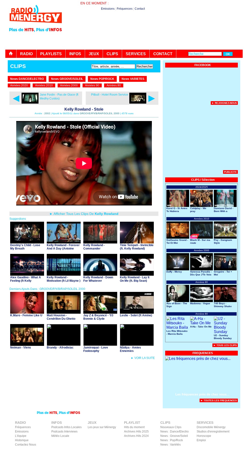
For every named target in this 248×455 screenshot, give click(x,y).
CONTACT (162, 54)
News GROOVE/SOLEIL (67, 79)
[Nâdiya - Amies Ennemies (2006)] (137, 344)
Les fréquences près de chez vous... (202, 394)
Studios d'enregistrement (213, 431)
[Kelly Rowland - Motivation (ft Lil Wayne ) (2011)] (64, 274)
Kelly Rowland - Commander (94, 246)
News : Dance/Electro (174, 431)
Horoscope (204, 436)
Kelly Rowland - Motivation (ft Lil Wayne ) (63, 279)
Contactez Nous (25, 444)
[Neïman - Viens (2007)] (27, 344)
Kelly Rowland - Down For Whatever (98, 279)
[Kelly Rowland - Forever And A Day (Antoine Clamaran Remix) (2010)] (64, 242)
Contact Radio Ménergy (156, 451)
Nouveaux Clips (170, 427)
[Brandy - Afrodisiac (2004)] (64, 344)
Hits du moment (134, 427)
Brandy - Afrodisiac (60, 347)
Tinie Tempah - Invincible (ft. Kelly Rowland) (137, 246)
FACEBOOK (202, 65)
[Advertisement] (154, 36)
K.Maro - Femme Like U (26, 315)
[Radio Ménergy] (35, 25)
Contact (140, 8)
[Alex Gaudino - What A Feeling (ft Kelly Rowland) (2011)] (27, 274)
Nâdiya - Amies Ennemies (130, 349)
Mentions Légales (195, 451)
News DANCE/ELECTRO (27, 79)
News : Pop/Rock (171, 440)
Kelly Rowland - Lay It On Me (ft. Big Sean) (134, 279)
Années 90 (92, 85)
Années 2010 (44, 85)
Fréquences (124, 8)
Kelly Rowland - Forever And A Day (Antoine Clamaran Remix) (63, 248)
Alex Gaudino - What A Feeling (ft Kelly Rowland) (25, 281)
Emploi (201, 440)
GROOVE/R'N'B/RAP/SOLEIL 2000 (99, 113)
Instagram (231, 451)
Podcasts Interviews (64, 431)
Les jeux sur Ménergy (102, 427)
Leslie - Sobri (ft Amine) (136, 315)
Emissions (108, 8)
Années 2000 (69, 85)
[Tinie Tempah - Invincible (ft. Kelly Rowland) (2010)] (137, 242)
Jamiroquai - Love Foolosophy (95, 349)
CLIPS (112, 54)
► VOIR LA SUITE (143, 358)
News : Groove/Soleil (174, 436)
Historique (22, 440)
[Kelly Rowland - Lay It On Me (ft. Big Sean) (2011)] (137, 274)
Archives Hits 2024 (136, 436)
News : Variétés (170, 444)
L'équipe (20, 436)
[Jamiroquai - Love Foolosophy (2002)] (100, 344)
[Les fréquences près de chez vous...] (198, 358)
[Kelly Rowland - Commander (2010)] (100, 242)
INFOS (75, 54)
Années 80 (114, 85)
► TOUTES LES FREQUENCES (219, 400)
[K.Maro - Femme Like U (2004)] (27, 312)
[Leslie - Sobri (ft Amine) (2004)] (137, 312)
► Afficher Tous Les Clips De (83, 214)
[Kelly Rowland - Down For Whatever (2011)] (100, 274)
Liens (178, 451)
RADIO (26, 54)
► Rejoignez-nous (224, 103)
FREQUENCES (203, 353)
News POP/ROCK (102, 79)
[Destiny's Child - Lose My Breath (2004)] (27, 242)
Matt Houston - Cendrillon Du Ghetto (61, 317)
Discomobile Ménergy (211, 427)
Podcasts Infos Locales (66, 427)
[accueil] (10, 54)
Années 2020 (19, 85)
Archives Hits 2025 (136, 431)
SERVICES (136, 54)
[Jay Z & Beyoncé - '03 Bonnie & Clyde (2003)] (100, 312)
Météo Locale (60, 436)
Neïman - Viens (20, 347)
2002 (47, 113)
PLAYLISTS (51, 54)
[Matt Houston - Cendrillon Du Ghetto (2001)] (64, 312)
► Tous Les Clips (225, 345)
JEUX (94, 54)
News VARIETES (133, 79)
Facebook (216, 451)
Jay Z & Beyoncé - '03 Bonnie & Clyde (98, 317)
